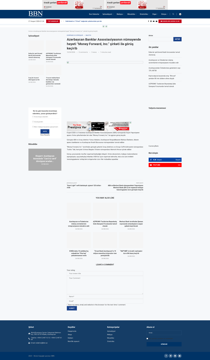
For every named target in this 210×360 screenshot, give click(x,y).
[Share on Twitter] (91, 177)
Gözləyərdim (38, 122)
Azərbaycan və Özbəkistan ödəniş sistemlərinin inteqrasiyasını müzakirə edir (78, 224)
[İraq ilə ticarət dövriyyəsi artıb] (36, 70)
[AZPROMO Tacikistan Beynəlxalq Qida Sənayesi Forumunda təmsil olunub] (105, 211)
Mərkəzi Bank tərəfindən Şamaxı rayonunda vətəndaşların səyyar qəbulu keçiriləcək (131, 224)
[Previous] (61, 21)
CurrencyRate (153, 146)
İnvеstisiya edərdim (41, 117)
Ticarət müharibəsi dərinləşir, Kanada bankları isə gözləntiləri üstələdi (53, 81)
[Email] (156, 21)
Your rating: (71, 270)
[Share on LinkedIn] (96, 177)
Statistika (144, 14)
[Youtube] (154, 21)
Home (30, 31)
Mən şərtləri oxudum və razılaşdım (160, 339)
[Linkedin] (151, 21)
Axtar (151, 36)
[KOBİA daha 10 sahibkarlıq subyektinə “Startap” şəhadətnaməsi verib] (79, 240)
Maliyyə (120, 14)
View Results (45, 135)
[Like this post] (81, 177)
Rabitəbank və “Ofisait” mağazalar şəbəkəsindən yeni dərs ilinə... (86, 21)
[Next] (64, 21)
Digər (154, 14)
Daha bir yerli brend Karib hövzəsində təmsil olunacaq (35, 55)
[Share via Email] (116, 177)
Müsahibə (131, 14)
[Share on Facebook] (86, 177)
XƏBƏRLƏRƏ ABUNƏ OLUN (170, 21)
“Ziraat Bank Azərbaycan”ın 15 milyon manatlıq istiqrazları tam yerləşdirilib (105, 253)
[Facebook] (148, 21)
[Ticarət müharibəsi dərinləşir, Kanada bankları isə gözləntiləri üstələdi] (53, 70)
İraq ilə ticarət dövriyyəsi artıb (33, 79)
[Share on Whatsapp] (106, 177)
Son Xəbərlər (94, 14)
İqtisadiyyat (107, 14)
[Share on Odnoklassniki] (101, 177)
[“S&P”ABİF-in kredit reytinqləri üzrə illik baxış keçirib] (131, 240)
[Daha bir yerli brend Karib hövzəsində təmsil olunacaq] (36, 45)
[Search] (173, 14)
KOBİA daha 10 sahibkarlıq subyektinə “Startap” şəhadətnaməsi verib (78, 253)
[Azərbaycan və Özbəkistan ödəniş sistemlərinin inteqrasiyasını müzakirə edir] (79, 211)
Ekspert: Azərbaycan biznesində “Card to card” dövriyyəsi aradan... (45, 158)
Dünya (163, 14)
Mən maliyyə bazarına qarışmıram (46, 127)
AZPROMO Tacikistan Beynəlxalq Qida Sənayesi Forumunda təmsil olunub (105, 224)
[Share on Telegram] (111, 177)
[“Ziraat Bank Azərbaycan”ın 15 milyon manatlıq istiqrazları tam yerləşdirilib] (105, 240)
